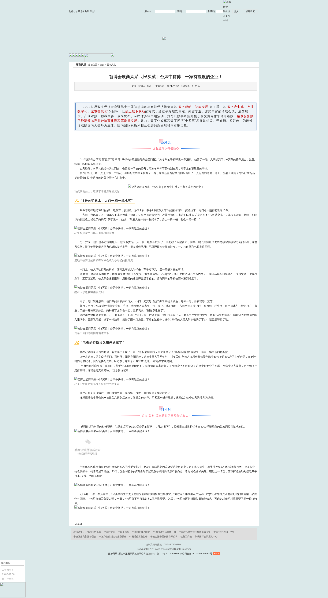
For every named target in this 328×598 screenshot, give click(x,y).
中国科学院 (109, 532)
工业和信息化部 (93, 532)
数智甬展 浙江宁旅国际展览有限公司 (127, 553)
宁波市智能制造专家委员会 (112, 536)
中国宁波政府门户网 (224, 532)
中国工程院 (123, 532)
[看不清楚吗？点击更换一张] (227, 11)
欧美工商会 (186, 536)
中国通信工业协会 (138, 536)
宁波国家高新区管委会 (84, 536)
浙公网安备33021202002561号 (195, 553)
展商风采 (111, 64)
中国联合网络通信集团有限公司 (195, 532)
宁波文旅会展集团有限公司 (164, 536)
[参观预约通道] (13, 596)
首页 (102, 64)
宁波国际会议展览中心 (206, 536)
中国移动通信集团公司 (164, 532)
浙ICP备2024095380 (168, 553)
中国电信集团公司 (141, 532)
